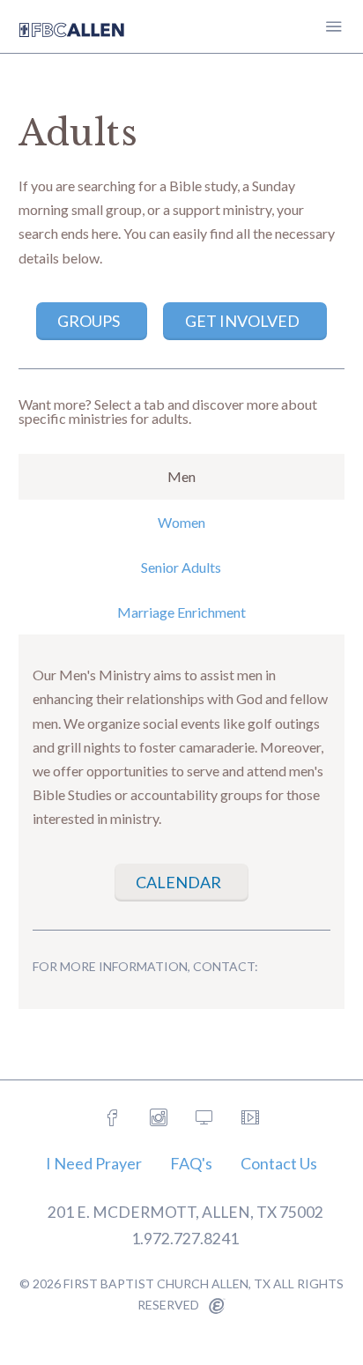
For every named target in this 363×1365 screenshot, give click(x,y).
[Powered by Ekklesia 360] (217, 1307)
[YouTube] (250, 1118)
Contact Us (279, 1163)
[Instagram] (158, 1118)
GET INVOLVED (242, 320)
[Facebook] (113, 1118)
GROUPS (88, 320)
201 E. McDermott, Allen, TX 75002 (185, 1212)
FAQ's (191, 1163)
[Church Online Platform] (204, 1118)
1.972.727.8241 (185, 1238)
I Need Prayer (94, 1163)
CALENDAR (178, 882)
